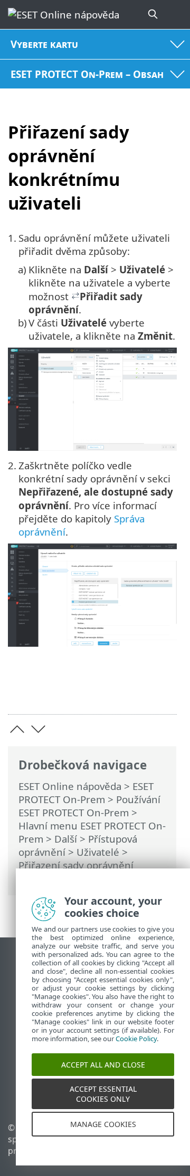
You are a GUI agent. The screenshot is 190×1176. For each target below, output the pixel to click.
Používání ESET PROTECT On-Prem (89, 806)
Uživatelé (98, 851)
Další (65, 838)
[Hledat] (153, 14)
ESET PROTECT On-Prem (86, 792)
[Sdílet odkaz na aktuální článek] (109, 689)
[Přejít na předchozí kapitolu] (17, 729)
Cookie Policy (136, 1048)
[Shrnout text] (164, 689)
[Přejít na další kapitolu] (38, 729)
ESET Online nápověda (69, 786)
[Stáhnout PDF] (136, 689)
